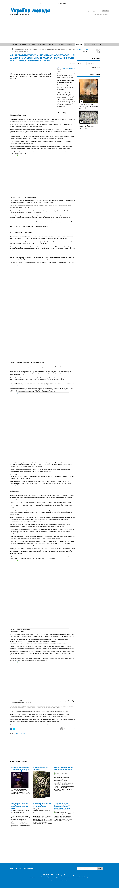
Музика (23, 733)
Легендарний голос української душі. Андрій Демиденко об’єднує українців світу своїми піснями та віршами (62, 806)
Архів (39, 3)
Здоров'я (70, 44)
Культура (79, 44)
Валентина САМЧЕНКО (69, 68)
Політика (32, 44)
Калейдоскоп (96, 44)
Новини (23, 44)
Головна (14, 44)
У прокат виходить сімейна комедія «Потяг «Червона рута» (63, 769)
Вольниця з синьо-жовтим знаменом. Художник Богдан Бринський (42, 804)
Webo (66, 880)
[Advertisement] (51, 29)
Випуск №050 (82, 50)
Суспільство (52, 44)
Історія (61, 44)
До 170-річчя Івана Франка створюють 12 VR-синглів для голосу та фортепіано (20, 769)
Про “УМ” (49, 3)
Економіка (41, 44)
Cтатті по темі (18, 761)
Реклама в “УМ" (62, 3)
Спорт (87, 44)
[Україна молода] (30, 11)
